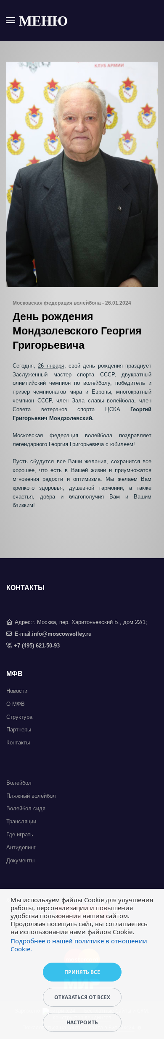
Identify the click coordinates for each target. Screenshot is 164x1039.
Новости (16, 691)
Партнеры (18, 729)
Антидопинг (21, 847)
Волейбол (19, 783)
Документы (20, 860)
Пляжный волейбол (31, 796)
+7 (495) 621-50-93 (37, 645)
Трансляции (21, 821)
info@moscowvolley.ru (62, 634)
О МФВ (15, 704)
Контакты (18, 742)
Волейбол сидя (25, 808)
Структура (19, 717)
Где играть (19, 834)
